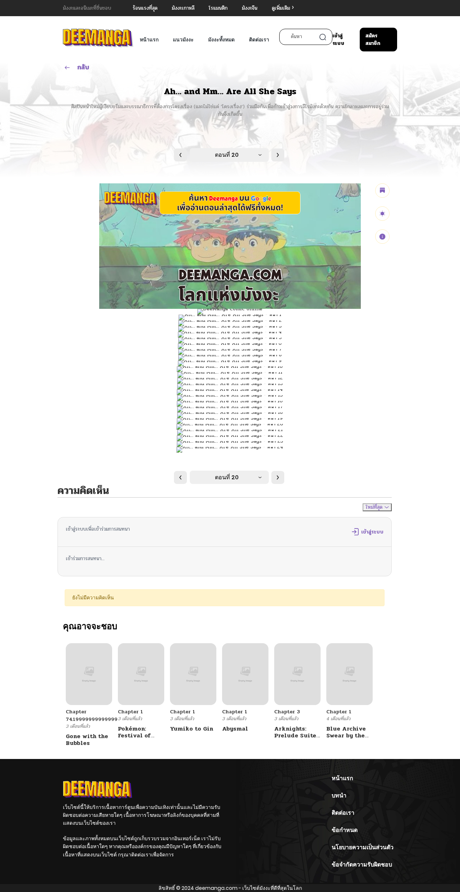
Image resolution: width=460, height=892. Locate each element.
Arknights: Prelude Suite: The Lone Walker (295, 739)
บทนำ (339, 795)
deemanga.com (216, 888)
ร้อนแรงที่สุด (145, 8)
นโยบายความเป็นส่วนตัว (363, 847)
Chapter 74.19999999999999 (92, 715)
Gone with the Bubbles (87, 739)
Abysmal (235, 728)
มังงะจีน (249, 8)
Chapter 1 (130, 711)
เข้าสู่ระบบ (338, 39)
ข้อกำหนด (345, 830)
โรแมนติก (218, 8)
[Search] (322, 37)
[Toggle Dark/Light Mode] (382, 213)
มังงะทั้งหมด (221, 39)
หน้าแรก (149, 39)
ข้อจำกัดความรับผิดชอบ (362, 864)
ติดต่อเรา (259, 39)
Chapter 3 (287, 711)
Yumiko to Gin (191, 728)
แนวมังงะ (183, 39)
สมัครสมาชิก (372, 39)
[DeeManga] (98, 38)
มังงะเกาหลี (183, 8)
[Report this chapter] (382, 236)
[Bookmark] (382, 190)
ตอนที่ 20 (227, 155)
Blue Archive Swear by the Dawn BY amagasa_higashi (353, 739)
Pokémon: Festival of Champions (134, 735)
